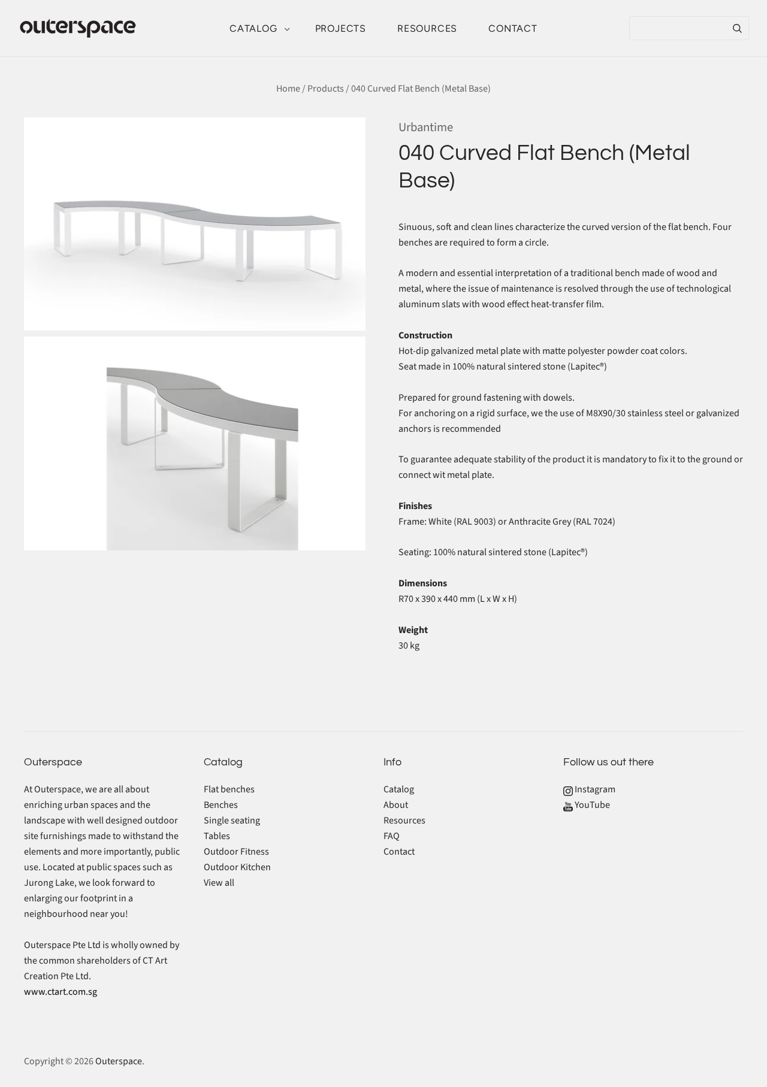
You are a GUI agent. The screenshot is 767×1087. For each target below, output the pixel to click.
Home (288, 88)
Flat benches (229, 789)
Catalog (253, 28)
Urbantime (425, 127)
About (396, 805)
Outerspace (118, 1061)
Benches (221, 805)
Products (325, 88)
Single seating (232, 820)
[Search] (737, 28)
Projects (340, 28)
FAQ (392, 836)
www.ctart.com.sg (60, 991)
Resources (427, 28)
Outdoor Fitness (236, 851)
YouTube (591, 805)
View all (219, 882)
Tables (217, 836)
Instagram (594, 789)
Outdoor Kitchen (237, 867)
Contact (512, 28)
